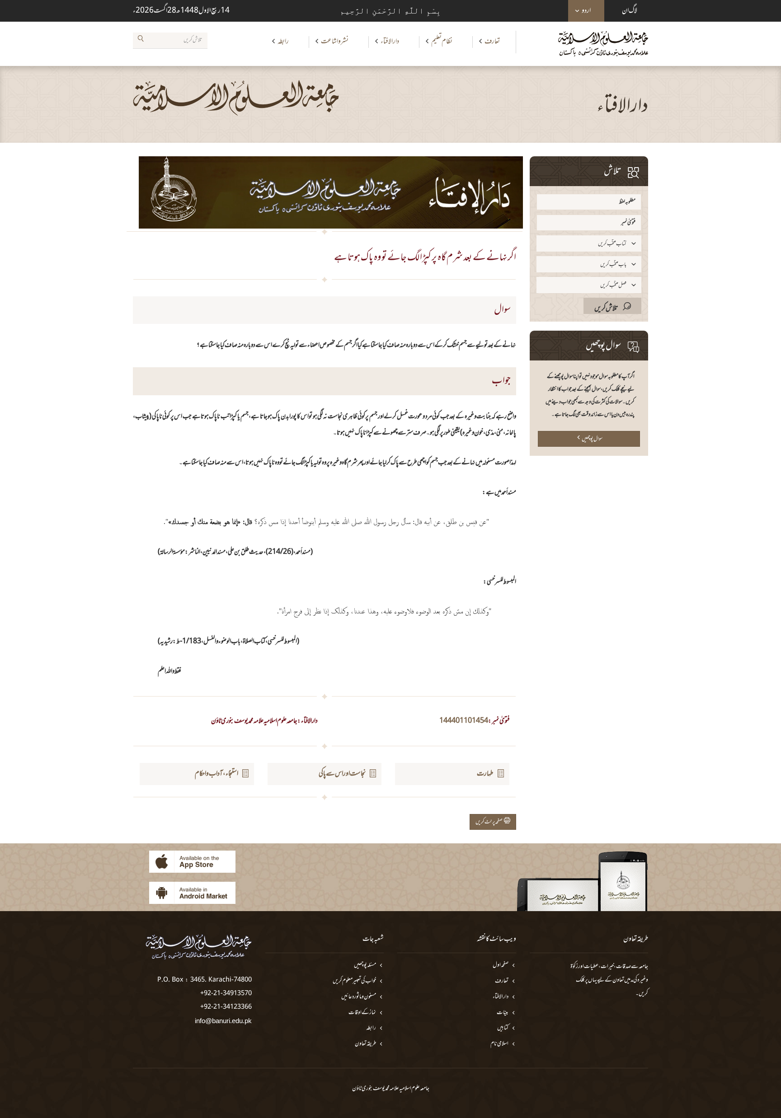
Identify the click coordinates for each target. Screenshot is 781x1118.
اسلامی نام (499, 1044)
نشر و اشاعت (334, 41)
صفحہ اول (500, 965)
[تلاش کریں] (140, 40)
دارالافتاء (390, 41)
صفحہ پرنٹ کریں (489, 822)
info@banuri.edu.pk (223, 1020)
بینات (502, 1013)
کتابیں (502, 1028)
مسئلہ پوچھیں (365, 965)
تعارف (492, 41)
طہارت (485, 774)
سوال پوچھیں (592, 439)
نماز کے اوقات (362, 1013)
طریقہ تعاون (365, 1044)
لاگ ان (629, 11)
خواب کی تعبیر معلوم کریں (354, 981)
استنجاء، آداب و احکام (216, 774)
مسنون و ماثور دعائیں (358, 997)
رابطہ (283, 41)
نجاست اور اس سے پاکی (342, 774)
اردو (586, 11)
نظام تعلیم (441, 41)
